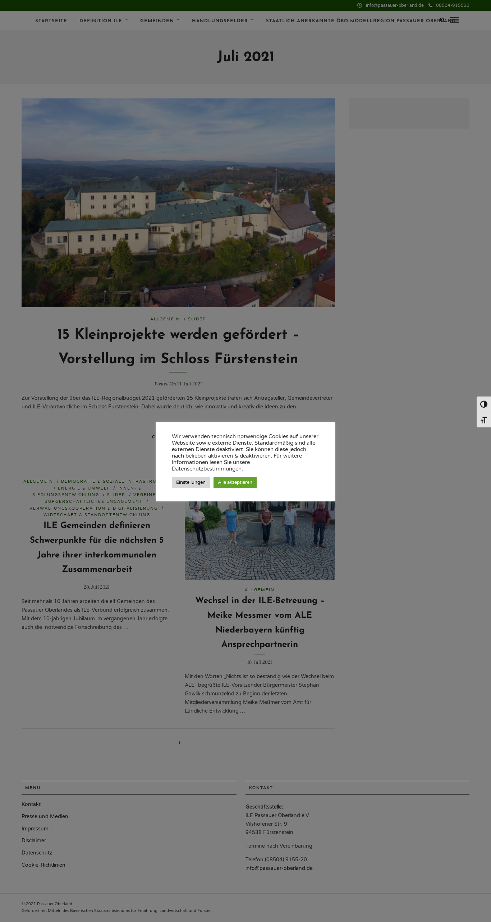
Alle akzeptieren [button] (235, 482)
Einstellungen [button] (191, 482)
